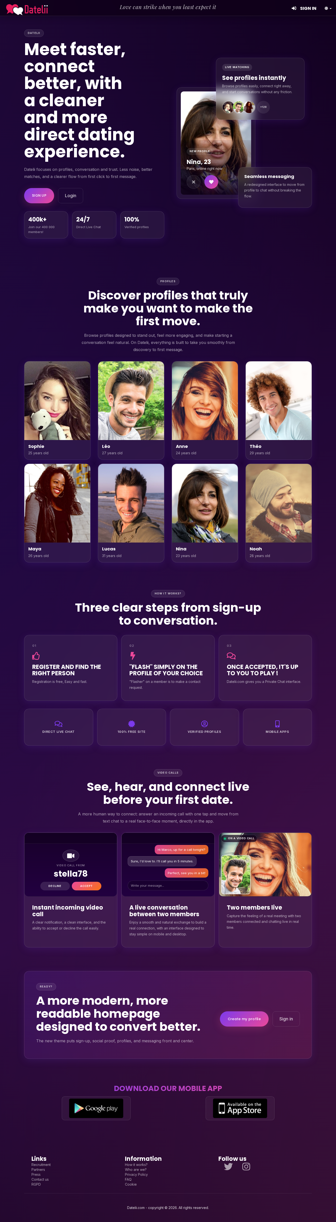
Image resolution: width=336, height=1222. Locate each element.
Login (70, 195)
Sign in (286, 1018)
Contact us (40, 1179)
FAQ (128, 1179)
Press (36, 1174)
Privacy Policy (136, 1174)
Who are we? (136, 1169)
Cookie (131, 1184)
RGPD (36, 1184)
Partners (38, 1169)
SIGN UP (39, 195)
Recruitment (41, 1165)
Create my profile (244, 1018)
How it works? (136, 1165)
